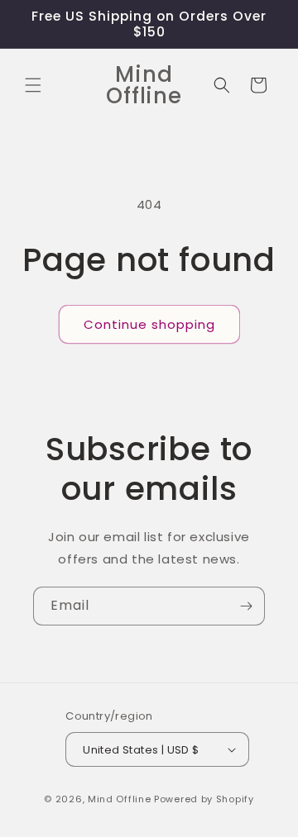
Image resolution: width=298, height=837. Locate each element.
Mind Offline (119, 799)
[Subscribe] (246, 606)
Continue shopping (149, 324)
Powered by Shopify (204, 799)
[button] (33, 85)
